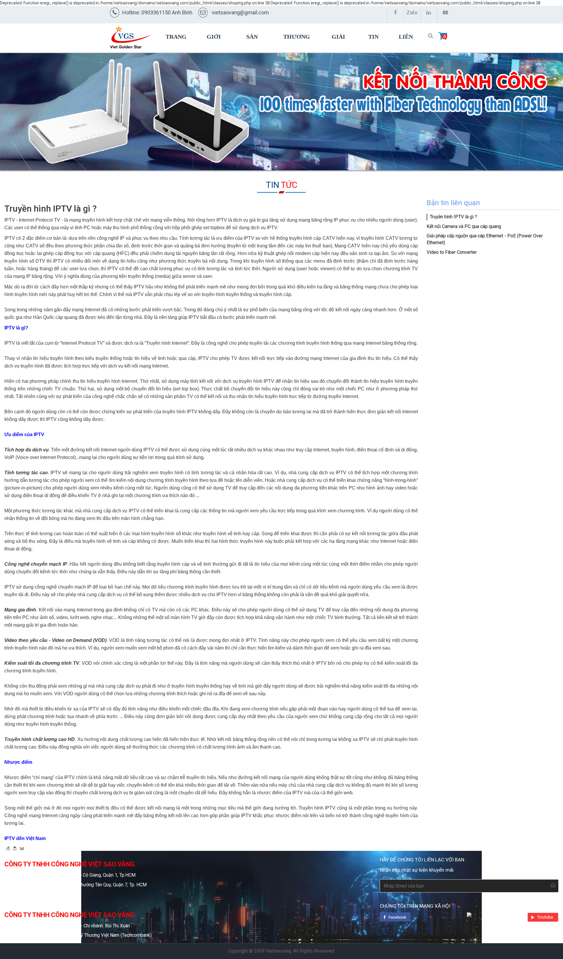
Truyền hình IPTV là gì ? (453, 217)
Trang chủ (176, 49)
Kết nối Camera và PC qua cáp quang (464, 226)
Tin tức (374, 49)
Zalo (412, 12)
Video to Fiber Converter (452, 252)
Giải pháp (339, 49)
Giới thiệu (216, 49)
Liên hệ (406, 49)
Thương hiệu (296, 49)
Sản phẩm (255, 49)
